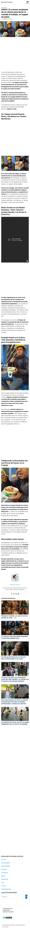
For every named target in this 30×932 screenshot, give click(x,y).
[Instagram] (14, 594)
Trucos (3, 885)
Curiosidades (5, 862)
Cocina (3, 859)
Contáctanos (6, 910)
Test (2, 882)
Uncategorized (6, 889)
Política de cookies (8, 911)
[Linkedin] (16, 594)
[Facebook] (11, 594)
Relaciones (4, 879)
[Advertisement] (15, 54)
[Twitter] (18, 594)
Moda (3, 876)
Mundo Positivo (7, 2)
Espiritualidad (5, 866)
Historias (4, 7)
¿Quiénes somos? (8, 908)
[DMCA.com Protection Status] (7, 917)
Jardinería (4, 872)
